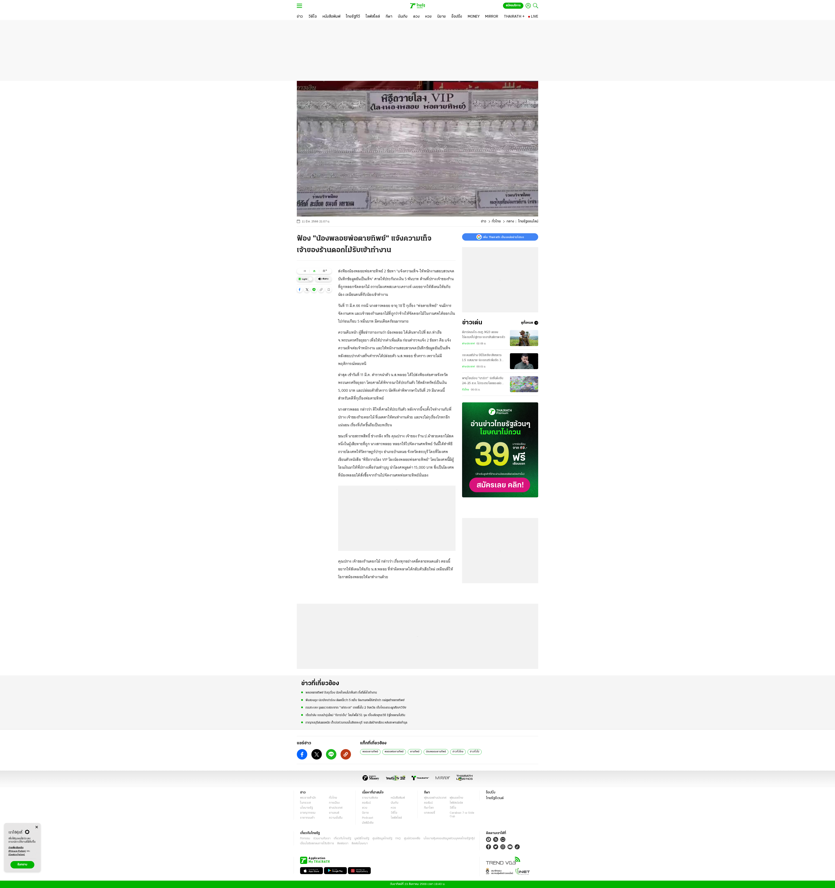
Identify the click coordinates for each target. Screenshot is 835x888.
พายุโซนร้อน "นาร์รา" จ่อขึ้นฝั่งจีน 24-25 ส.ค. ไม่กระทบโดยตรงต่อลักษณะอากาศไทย (482, 381)
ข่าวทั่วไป (474, 751)
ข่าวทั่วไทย (458, 751)
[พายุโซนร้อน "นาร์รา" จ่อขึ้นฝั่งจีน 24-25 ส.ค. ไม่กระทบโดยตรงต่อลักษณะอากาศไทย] (524, 384)
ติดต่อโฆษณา (360, 843)
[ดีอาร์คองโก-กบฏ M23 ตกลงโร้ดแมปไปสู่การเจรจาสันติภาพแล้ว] (524, 338)
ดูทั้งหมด (527, 323)
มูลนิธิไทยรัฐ (361, 838)
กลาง (510, 221)
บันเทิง (394, 803)
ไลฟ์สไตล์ (396, 818)
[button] (299, 289)
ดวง (364, 808)
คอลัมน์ (366, 803)
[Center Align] (36, 827)
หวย (393, 808)
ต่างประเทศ (468, 343)
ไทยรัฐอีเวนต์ (495, 798)
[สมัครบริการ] (500, 449)
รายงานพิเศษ (370, 798)
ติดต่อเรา (342, 843)
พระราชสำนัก (308, 798)
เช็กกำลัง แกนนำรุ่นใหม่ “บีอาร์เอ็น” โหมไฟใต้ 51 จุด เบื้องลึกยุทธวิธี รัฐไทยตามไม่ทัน (355, 715)
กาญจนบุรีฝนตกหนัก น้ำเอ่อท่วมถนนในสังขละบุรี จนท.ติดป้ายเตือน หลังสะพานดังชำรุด (356, 722)
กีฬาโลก (429, 808)
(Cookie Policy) (16, 854)
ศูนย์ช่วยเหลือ (412, 838)
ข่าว (483, 221)
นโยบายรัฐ (306, 808)
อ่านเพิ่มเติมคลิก (17, 849)
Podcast (367, 818)
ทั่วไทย (496, 221)
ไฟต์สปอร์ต (456, 803)
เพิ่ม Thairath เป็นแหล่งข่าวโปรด (503, 236)
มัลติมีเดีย (368, 823)
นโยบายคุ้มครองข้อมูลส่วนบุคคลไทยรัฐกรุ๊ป (449, 838)
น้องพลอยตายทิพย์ (436, 751)
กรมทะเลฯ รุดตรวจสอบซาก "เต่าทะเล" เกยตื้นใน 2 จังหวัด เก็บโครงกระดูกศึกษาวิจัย (356, 707)
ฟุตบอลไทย (456, 798)
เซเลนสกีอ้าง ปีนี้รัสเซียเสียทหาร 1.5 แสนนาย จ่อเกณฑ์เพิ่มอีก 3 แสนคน (482, 358)
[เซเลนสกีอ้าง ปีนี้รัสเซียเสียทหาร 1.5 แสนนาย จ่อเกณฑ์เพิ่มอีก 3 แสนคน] (524, 361)
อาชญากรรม (308, 813)
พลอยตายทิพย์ (370, 751)
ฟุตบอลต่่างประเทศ (435, 798)
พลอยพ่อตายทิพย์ (394, 751)
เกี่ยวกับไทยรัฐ (342, 838)
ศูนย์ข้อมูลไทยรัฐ (382, 838)
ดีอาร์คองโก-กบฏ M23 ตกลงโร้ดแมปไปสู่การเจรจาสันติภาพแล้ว (483, 335)
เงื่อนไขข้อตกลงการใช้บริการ (317, 843)
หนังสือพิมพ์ (398, 798)
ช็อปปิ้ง (490, 792)
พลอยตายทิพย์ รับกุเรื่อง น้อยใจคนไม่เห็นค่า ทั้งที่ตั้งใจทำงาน (341, 692)
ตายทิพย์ (414, 751)
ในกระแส (305, 803)
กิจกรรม (305, 838)
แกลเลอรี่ (429, 813)
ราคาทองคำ (307, 818)
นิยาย (365, 813)
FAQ (398, 838)
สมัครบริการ (513, 5)
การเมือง (334, 803)
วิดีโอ (394, 813)
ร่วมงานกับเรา (322, 838)
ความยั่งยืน (335, 818)
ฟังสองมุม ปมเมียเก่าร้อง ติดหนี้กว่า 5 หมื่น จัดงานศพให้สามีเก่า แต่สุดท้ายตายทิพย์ (355, 700)
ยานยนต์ (334, 813)
